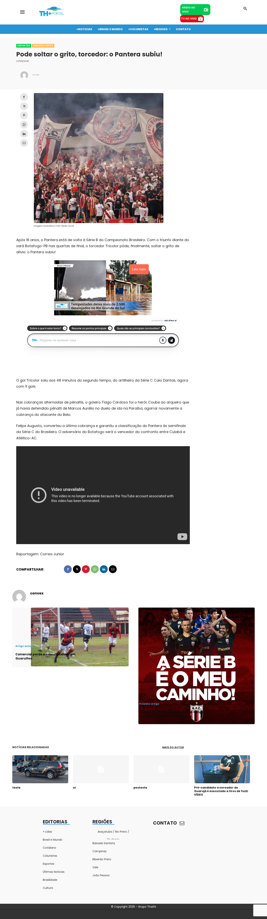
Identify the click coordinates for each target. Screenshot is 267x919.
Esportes (23, 45)
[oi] (101, 769)
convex (35, 74)
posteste (140, 788)
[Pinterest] (24, 115)
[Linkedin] (24, 134)
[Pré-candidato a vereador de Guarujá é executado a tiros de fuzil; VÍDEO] (222, 769)
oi (74, 788)
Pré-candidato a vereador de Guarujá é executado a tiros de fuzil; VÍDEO (221, 791)
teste (16, 788)
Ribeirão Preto (43, 45)
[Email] (24, 143)
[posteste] (161, 769)
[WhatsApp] (24, 124)
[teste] (40, 769)
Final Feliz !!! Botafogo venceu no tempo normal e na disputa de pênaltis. (173, 714)
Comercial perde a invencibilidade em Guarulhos (45, 656)
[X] (24, 106)
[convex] (24, 75)
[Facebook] (24, 97)
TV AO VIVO (189, 18)
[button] (245, 9)
